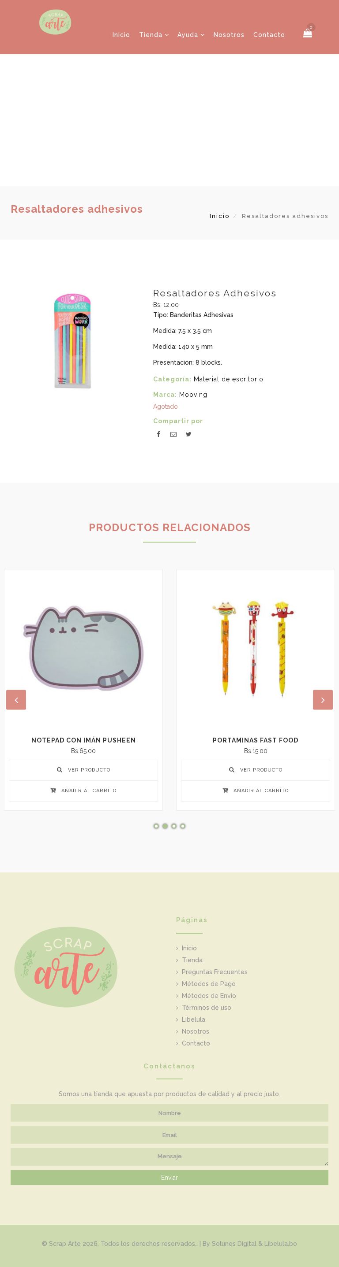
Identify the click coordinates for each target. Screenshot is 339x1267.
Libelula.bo (280, 1243)
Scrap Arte (65, 1243)
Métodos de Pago (209, 983)
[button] (308, 33)
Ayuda (188, 34)
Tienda (152, 34)
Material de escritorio (229, 379)
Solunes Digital (234, 1243)
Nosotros (229, 34)
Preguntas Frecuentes (215, 971)
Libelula (193, 1019)
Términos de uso (206, 1007)
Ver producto (88, 770)
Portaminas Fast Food (255, 740)
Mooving (193, 394)
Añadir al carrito (88, 791)
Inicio (121, 34)
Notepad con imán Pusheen (83, 740)
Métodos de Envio (209, 995)
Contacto (269, 34)
